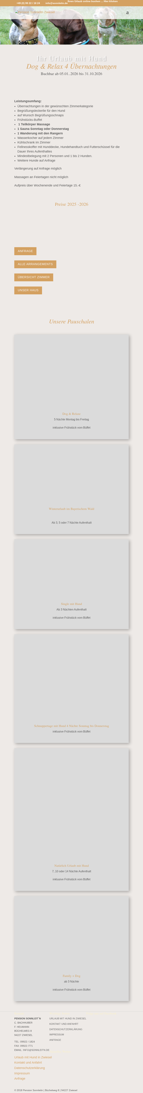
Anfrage (55, 1040)
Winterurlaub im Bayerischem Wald (71, 509)
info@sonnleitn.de (36, 1050)
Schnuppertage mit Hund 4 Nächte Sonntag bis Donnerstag (71, 726)
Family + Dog (71, 976)
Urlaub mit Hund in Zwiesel (67, 1018)
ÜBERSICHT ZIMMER (34, 277)
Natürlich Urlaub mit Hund (71, 865)
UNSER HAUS (28, 290)
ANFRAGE (25, 251)
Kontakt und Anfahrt (63, 1024)
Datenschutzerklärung (65, 1029)
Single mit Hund (71, 604)
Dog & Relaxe (71, 414)
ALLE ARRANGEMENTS (35, 264)
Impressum (56, 1034)
